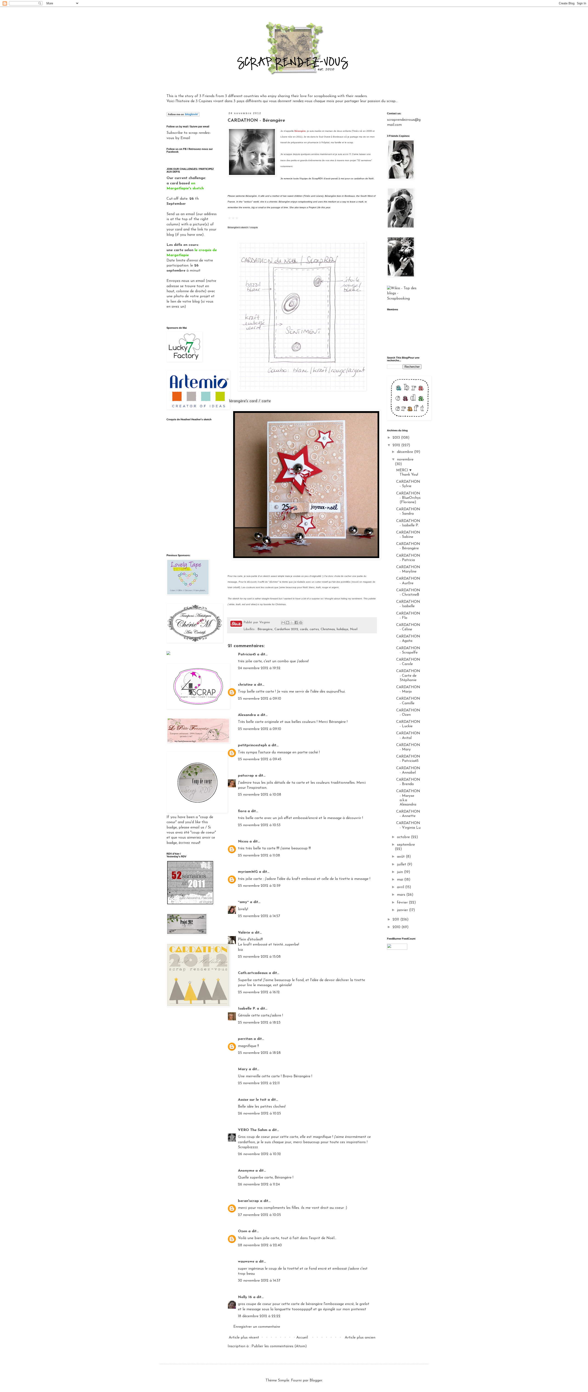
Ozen (242, 1231)
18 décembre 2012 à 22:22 (259, 1316)
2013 (397, 438)
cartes (314, 629)
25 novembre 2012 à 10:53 (259, 825)
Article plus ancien (360, 1337)
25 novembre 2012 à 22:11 (259, 1083)
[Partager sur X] (292, 622)
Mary (243, 1069)
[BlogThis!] (287, 622)
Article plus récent (244, 1337)
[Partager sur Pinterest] (300, 622)
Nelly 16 (245, 1297)
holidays (342, 629)
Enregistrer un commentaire (256, 1327)
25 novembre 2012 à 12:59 (259, 886)
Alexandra (247, 715)
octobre (404, 837)
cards (304, 629)
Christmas (328, 629)
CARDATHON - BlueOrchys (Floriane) (408, 498)
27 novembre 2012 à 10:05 (259, 1215)
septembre (406, 845)
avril (401, 887)
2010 (397, 927)
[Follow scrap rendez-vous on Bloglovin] (183, 116)
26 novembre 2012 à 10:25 (259, 1113)
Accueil (302, 1337)
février (403, 902)
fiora (242, 811)
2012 (397, 445)
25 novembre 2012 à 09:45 (259, 759)
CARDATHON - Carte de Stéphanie (408, 675)
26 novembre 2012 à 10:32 (259, 1154)
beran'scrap (248, 1201)
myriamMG (248, 872)
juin (400, 872)
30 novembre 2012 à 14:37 (259, 1281)
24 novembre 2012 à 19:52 (259, 668)
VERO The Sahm (252, 1130)
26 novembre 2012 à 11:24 (259, 1184)
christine (245, 685)
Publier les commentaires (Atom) (279, 1346)
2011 (396, 919)
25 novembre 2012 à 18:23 (259, 1022)
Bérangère (265, 629)
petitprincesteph (252, 745)
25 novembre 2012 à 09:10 (259, 699)
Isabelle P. (247, 1008)
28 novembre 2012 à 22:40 (260, 1245)
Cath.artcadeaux (253, 973)
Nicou (243, 841)
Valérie (244, 933)
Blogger (316, 1380)
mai (400, 879)
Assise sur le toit (252, 1100)
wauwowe (246, 1261)
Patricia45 (247, 654)
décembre (405, 452)
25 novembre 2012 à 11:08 (259, 855)
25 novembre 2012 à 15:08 (259, 957)
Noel (353, 629)
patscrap (246, 775)
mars (401, 895)
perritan (245, 1039)
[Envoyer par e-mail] (283, 622)
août (401, 857)
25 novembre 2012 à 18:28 (259, 1053)
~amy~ (243, 902)
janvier (403, 910)
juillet (402, 864)
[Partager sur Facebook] (296, 622)
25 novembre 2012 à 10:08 (259, 795)
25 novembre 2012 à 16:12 (259, 992)
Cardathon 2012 (286, 629)
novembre (405, 459)
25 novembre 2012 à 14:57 (259, 916)
